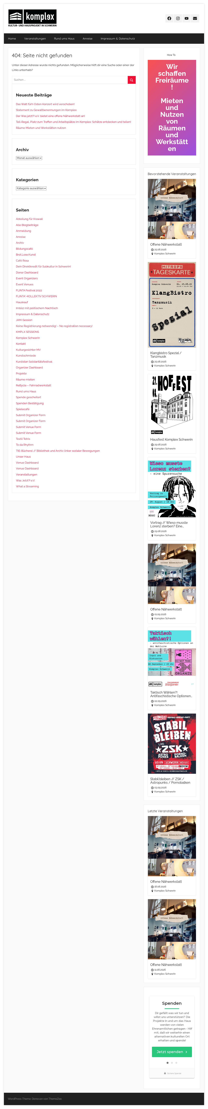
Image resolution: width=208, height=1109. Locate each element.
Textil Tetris (23, 438)
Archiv (20, 242)
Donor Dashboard (27, 272)
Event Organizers (27, 278)
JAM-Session (24, 320)
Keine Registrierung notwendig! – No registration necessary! (54, 326)
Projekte (21, 373)
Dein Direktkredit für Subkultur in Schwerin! (43, 266)
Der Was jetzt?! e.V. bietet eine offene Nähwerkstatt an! (50, 116)
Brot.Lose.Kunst (26, 254)
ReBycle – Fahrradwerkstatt (33, 385)
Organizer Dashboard (29, 367)
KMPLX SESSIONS (27, 331)
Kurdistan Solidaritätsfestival (34, 361)
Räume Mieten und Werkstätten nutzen (41, 127)
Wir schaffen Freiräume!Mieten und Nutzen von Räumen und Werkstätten (172, 108)
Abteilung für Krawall (29, 219)
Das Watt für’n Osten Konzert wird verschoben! (45, 104)
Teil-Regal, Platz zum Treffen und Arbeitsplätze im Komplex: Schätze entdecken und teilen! (73, 121)
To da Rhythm (24, 444)
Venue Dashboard (27, 462)
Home (12, 38)
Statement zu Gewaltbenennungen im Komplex (46, 110)
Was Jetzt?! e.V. (25, 480)
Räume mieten (25, 379)
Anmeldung (23, 230)
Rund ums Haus (64, 38)
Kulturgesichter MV (28, 349)
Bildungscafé (24, 248)
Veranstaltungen (35, 38)
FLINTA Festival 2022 (29, 290)
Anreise (87, 38)
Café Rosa (22, 260)
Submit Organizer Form (31, 415)
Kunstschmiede (26, 355)
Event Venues (24, 284)
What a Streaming (27, 486)
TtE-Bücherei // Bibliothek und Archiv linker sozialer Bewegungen (58, 450)
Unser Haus (23, 456)
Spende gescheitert (28, 397)
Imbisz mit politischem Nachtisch (37, 308)
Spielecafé (22, 409)
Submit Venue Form (28, 427)
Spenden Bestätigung (30, 403)
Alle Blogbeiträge (27, 225)
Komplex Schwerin (28, 337)
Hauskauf (22, 302)
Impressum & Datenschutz (118, 38)
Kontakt (21, 343)
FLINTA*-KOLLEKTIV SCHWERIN (36, 296)
